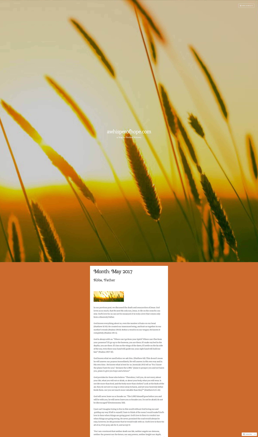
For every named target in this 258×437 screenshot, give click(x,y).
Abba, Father (104, 280)
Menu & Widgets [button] (247, 6)
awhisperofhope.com (129, 131)
